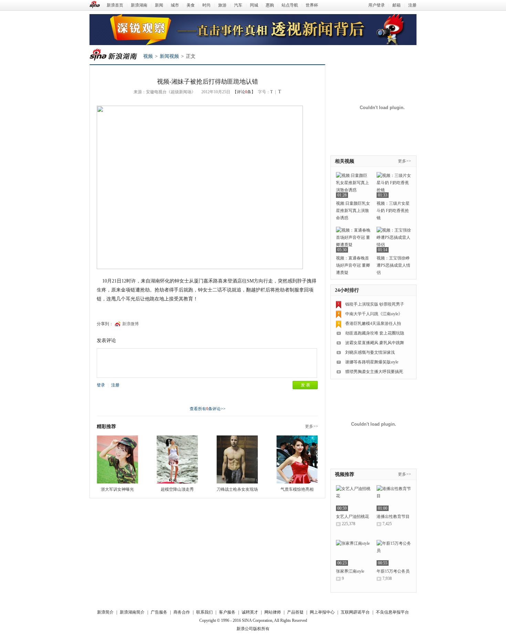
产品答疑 (295, 612)
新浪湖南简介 (132, 612)
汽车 (238, 5)
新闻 (159, 5)
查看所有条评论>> (207, 408)
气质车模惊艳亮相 (297, 489)
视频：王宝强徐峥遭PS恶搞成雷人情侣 (393, 265)
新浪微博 (130, 323)
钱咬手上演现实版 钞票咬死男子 (374, 304)
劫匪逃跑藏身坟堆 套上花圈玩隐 (374, 333)
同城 (254, 5)
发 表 (305, 385)
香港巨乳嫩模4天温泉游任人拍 (373, 323)
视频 (148, 56)
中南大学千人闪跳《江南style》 (373, 313)
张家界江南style (350, 571)
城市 (175, 5)
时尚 (206, 5)
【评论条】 (244, 91)
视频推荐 (344, 474)
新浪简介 (105, 612)
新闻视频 (169, 56)
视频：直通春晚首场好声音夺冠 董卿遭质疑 (353, 265)
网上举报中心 (322, 612)
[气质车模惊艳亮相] (297, 459)
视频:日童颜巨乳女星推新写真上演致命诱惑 (353, 210)
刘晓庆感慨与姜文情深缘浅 (370, 352)
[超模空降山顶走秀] (177, 459)
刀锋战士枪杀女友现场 (237, 489)
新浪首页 (115, 5)
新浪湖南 (139, 5)
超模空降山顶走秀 (177, 489)
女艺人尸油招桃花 (352, 516)
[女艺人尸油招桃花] (353, 498)
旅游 (222, 5)
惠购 (270, 5)
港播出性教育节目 (393, 516)
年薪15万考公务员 (393, 571)
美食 (191, 5)
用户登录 (376, 5)
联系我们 (204, 612)
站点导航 (290, 5)
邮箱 (396, 5)
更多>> (311, 426)
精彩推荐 (106, 426)
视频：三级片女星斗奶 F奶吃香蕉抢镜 (393, 210)
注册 (412, 5)
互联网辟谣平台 (355, 612)
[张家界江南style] (353, 553)
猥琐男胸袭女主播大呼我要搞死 (374, 371)
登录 (101, 385)
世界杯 (312, 5)
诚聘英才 (250, 612)
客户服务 (227, 612)
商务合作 (181, 612)
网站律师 (272, 612)
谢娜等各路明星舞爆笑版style (371, 362)
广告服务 (159, 612)
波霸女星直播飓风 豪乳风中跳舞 (374, 342)
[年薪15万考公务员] (394, 553)
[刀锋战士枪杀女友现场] (237, 459)
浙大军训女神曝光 (117, 489)
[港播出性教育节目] (394, 498)
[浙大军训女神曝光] (117, 459)
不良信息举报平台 (392, 612)
